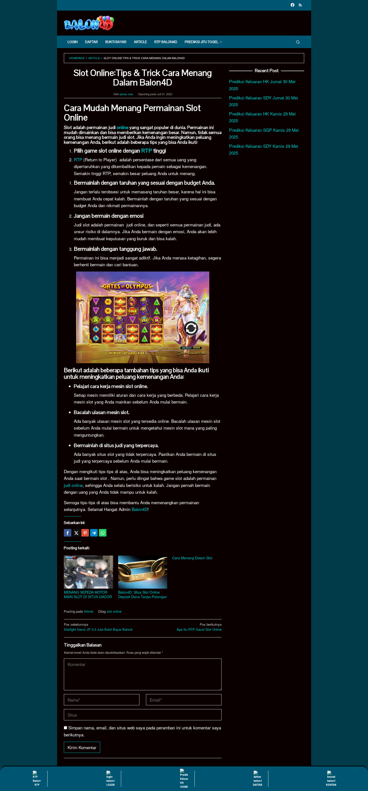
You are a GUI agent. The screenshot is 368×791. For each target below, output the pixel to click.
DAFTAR (257, 784)
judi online (73, 485)
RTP (146, 150)
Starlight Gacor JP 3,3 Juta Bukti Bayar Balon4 (98, 627)
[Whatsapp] (102, 533)
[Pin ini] (85, 533)
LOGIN (110, 784)
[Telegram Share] (94, 533)
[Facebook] (292, 5)
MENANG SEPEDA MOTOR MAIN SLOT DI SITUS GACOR (88, 594)
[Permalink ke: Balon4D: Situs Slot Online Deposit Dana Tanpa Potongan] (142, 572)
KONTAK (331, 784)
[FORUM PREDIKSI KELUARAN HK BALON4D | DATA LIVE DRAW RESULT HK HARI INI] (89, 22)
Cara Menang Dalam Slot (192, 557)
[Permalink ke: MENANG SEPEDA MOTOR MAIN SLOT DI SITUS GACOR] (88, 572)
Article (88, 611)
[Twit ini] (76, 533)
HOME (184, 786)
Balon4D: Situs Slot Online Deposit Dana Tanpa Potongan (142, 594)
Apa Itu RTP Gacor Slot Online (199, 627)
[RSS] (300, 5)
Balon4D (139, 509)
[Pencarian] (298, 42)
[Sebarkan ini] (67, 533)
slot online (114, 611)
